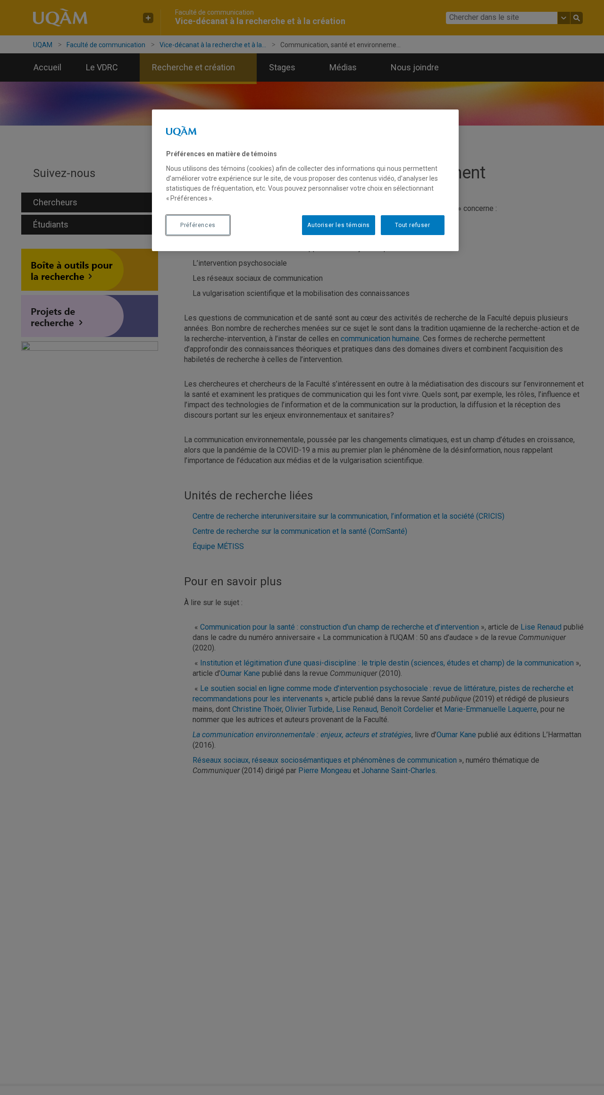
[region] (305, 180)
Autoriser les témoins (338, 225)
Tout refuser (412, 225)
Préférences (198, 225)
